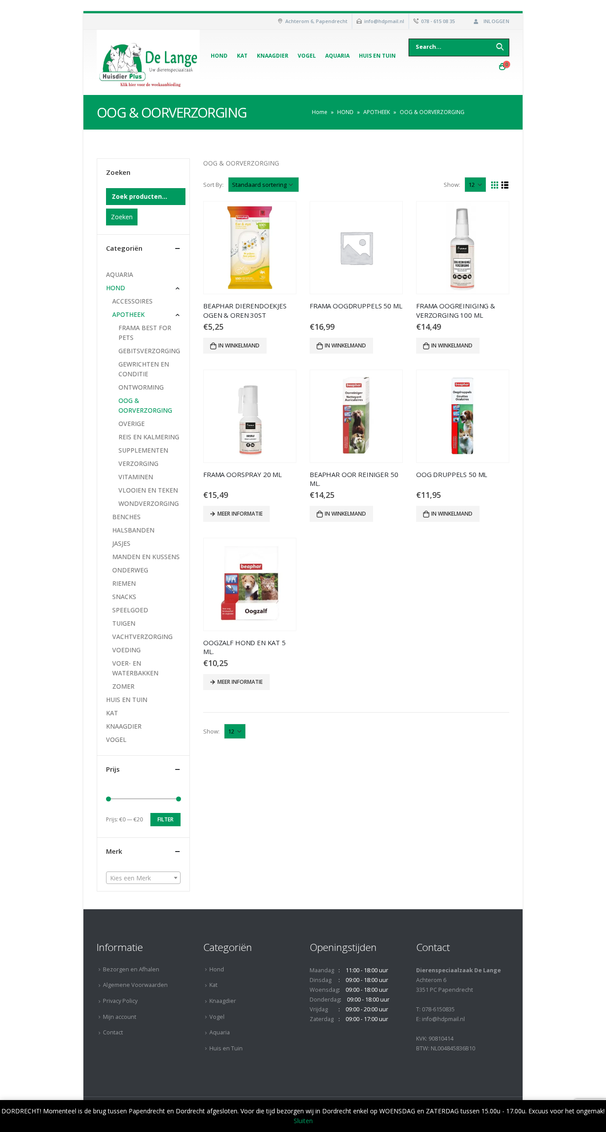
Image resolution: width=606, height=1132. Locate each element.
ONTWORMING (141, 387)
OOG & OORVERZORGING (145, 405)
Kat (242, 55)
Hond (219, 55)
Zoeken (122, 217)
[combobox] (143, 878)
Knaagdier (272, 55)
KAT (112, 713)
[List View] (505, 185)
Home (319, 112)
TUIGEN (123, 623)
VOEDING (126, 650)
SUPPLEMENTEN (143, 450)
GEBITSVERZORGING (149, 351)
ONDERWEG (130, 570)
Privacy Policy (120, 1001)
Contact (113, 1032)
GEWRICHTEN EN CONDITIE (143, 369)
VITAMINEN (135, 477)
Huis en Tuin (377, 55)
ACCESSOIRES (132, 301)
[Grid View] (495, 185)
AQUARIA (119, 274)
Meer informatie (240, 513)
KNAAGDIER (124, 726)
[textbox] (143, 878)
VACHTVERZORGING (142, 636)
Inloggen (496, 21)
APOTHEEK (376, 112)
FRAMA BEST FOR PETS (144, 332)
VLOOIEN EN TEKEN (148, 490)
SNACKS (124, 596)
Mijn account (119, 1017)
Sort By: (213, 185)
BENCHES (126, 517)
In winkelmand (239, 345)
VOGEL (116, 739)
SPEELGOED (130, 610)
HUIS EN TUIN (126, 699)
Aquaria (337, 55)
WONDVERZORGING (148, 503)
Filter (165, 819)
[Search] (500, 46)
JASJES (121, 543)
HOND (345, 112)
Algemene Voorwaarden (135, 985)
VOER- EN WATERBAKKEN (135, 668)
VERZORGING (138, 463)
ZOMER (123, 686)
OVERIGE (131, 423)
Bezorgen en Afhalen (131, 969)
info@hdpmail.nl (384, 21)
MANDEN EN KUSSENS (146, 556)
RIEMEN (124, 583)
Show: (452, 185)
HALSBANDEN (133, 530)
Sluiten (303, 1120)
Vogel (307, 55)
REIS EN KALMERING (148, 437)
